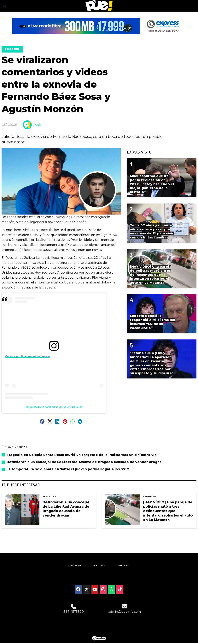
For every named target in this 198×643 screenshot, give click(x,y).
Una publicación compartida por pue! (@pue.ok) (54, 406)
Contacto (74, 565)
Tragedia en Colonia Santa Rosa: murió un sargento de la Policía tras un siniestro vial (82, 455)
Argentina (12, 49)
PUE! (37, 124)
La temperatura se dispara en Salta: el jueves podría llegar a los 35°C (68, 469)
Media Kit (124, 565)
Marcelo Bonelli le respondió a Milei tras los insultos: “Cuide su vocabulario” (152, 322)
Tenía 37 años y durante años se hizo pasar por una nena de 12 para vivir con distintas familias (152, 231)
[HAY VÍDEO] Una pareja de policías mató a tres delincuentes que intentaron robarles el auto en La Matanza (168, 511)
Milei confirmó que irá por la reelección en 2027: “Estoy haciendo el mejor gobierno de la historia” (152, 184)
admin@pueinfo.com (124, 611)
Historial (99, 565)
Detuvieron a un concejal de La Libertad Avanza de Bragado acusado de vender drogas (84, 462)
